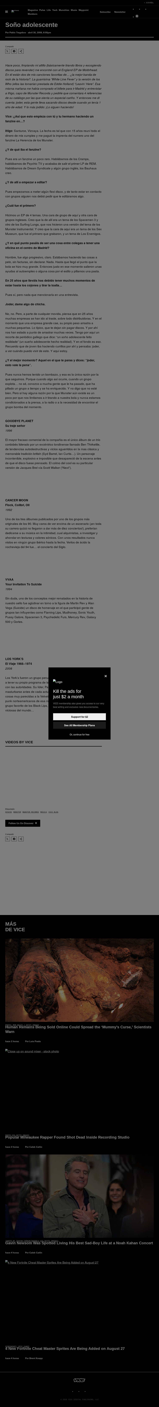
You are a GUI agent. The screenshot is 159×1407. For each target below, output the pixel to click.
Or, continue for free (79, 734)
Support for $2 (79, 717)
